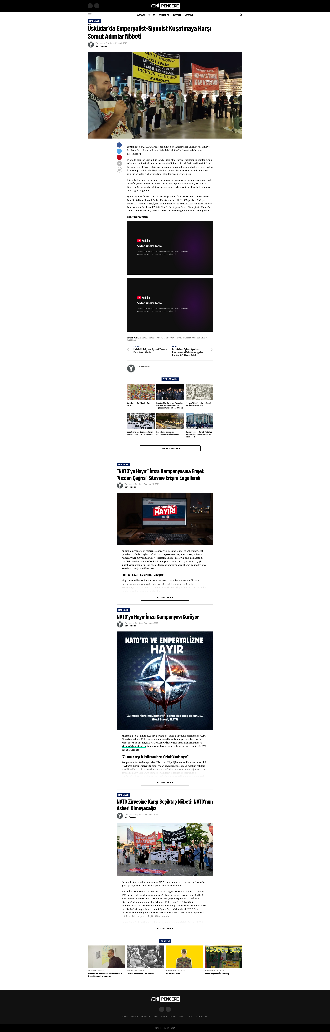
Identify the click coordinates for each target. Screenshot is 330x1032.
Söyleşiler (164, 15)
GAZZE (152, 338)
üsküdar (132, 340)
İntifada (170, 338)
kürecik (187, 338)
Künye (181, 1017)
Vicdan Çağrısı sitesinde (134, 746)
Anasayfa (141, 15)
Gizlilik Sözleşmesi (201, 1017)
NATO (204, 338)
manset (196, 338)
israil (179, 338)
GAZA (145, 338)
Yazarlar (189, 15)
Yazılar (151, 15)
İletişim (189, 1017)
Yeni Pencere (101, 46)
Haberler (177, 15)
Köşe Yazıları (145, 1017)
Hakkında (173, 1017)
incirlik (161, 338)
